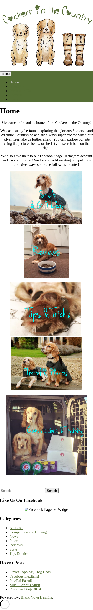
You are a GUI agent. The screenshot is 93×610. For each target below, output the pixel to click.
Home (14, 82)
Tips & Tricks (20, 553)
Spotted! (16, 95)
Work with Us (20, 91)
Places (14, 541)
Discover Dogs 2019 (25, 589)
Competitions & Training (28, 532)
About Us (17, 86)
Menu (6, 74)
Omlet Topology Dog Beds (30, 572)
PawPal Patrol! (21, 581)
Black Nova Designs (36, 597)
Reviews (16, 545)
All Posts (16, 528)
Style (13, 549)
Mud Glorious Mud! (25, 585)
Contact (15, 99)
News (14, 536)
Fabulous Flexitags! (24, 576)
